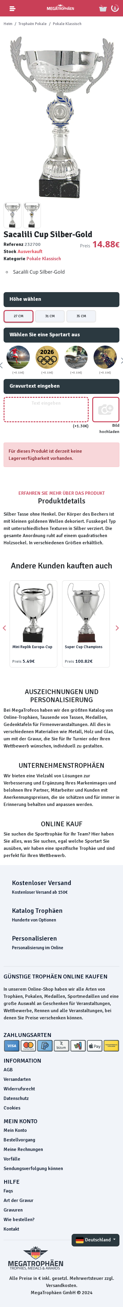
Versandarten (17, 1079)
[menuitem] (12, 215)
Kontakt (11, 1229)
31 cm (50, 316)
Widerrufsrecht (19, 1089)
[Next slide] (117, 628)
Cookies (12, 1108)
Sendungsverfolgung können (33, 1169)
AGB (8, 1070)
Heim (8, 23)
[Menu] (12, 8)
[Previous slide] (5, 628)
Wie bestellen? (19, 1220)
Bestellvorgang (19, 1140)
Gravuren (13, 1210)
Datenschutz (16, 1098)
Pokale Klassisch (67, 23)
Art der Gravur (18, 1200)
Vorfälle (12, 1159)
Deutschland (98, 1240)
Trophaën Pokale (33, 23)
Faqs (8, 1191)
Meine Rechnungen (23, 1149)
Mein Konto (15, 1130)
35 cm (81, 316)
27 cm (18, 316)
